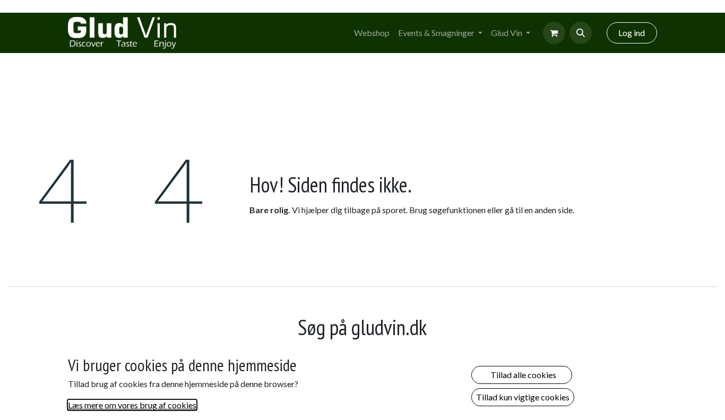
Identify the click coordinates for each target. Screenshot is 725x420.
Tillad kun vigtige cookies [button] (522, 397)
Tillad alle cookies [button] (521, 375)
